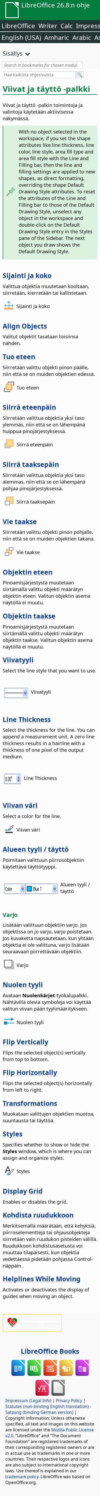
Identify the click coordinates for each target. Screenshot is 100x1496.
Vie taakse (20, 521)
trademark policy (21, 1477)
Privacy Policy (69, 1400)
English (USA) (21, 37)
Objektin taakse (29, 615)
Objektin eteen (28, 571)
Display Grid (23, 1190)
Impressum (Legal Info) (28, 1400)
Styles (12, 1133)
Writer (47, 25)
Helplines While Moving (42, 1278)
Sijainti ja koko (27, 275)
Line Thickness (27, 719)
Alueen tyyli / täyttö (36, 849)
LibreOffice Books (50, 1351)
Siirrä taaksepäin (31, 464)
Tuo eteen (19, 356)
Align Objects (25, 325)
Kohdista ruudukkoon (38, 1214)
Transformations (30, 1103)
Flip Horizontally (30, 1072)
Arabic (81, 37)
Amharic (56, 37)
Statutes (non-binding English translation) (47, 1406)
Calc (67, 25)
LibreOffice (18, 25)
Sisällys (13, 53)
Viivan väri (20, 805)
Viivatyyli (18, 659)
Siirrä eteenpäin (29, 407)
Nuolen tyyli (23, 984)
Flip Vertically (25, 1041)
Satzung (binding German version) (39, 1412)
